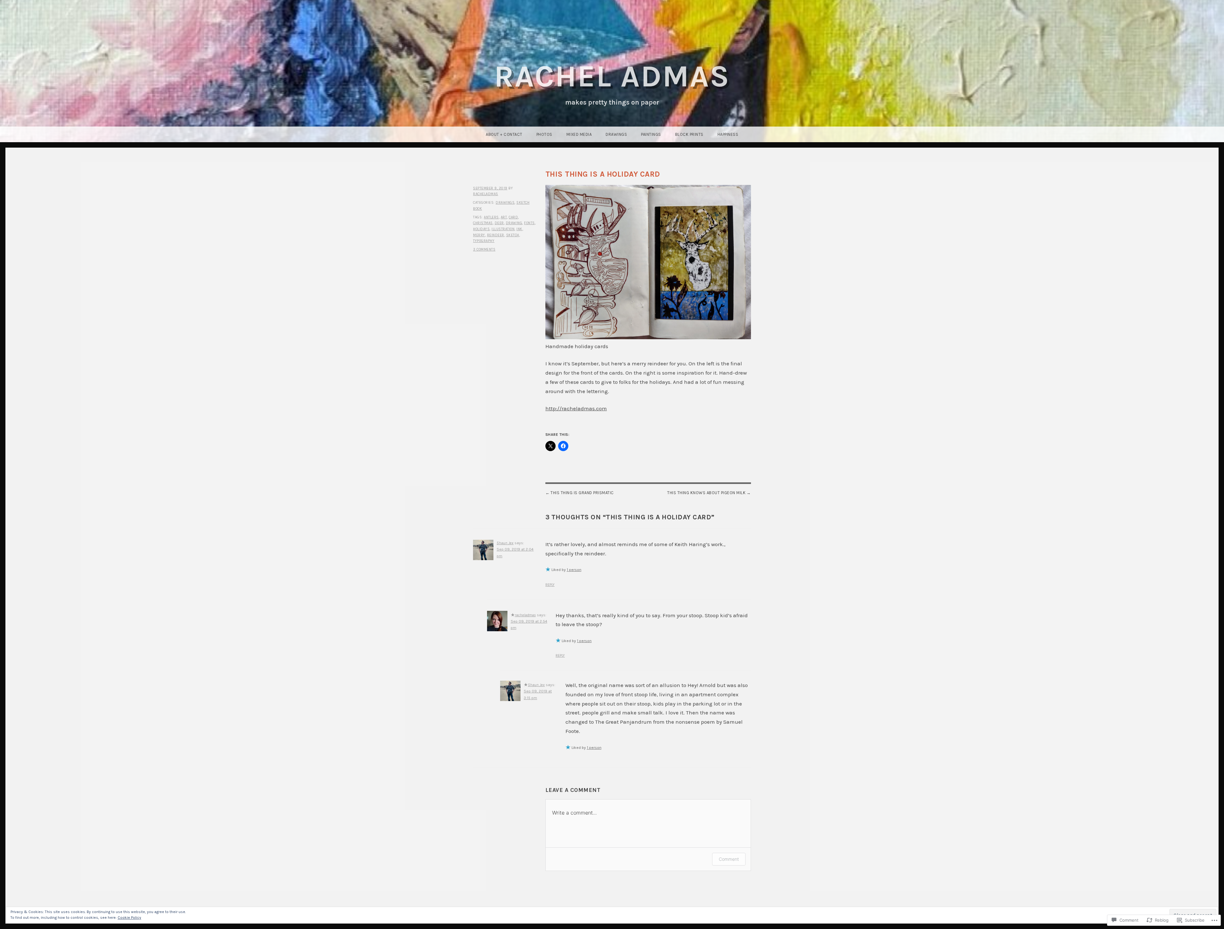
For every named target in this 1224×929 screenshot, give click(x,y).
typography (483, 241)
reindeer (495, 235)
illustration (503, 229)
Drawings (616, 134)
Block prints (689, 134)
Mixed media (579, 134)
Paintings (651, 134)
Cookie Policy (129, 917)
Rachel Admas (612, 76)
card (513, 217)
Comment (729, 859)
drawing (514, 223)
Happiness (728, 134)
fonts (529, 223)
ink (519, 229)
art (504, 217)
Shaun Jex (505, 543)
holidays (481, 229)
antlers (491, 217)
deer (499, 223)
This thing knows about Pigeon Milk (706, 492)
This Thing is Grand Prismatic (582, 492)
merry (479, 235)
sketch (512, 235)
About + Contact (504, 134)
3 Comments (484, 249)
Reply (550, 585)
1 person (574, 569)
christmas (483, 223)
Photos (544, 134)
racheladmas (485, 194)
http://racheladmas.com (576, 408)
